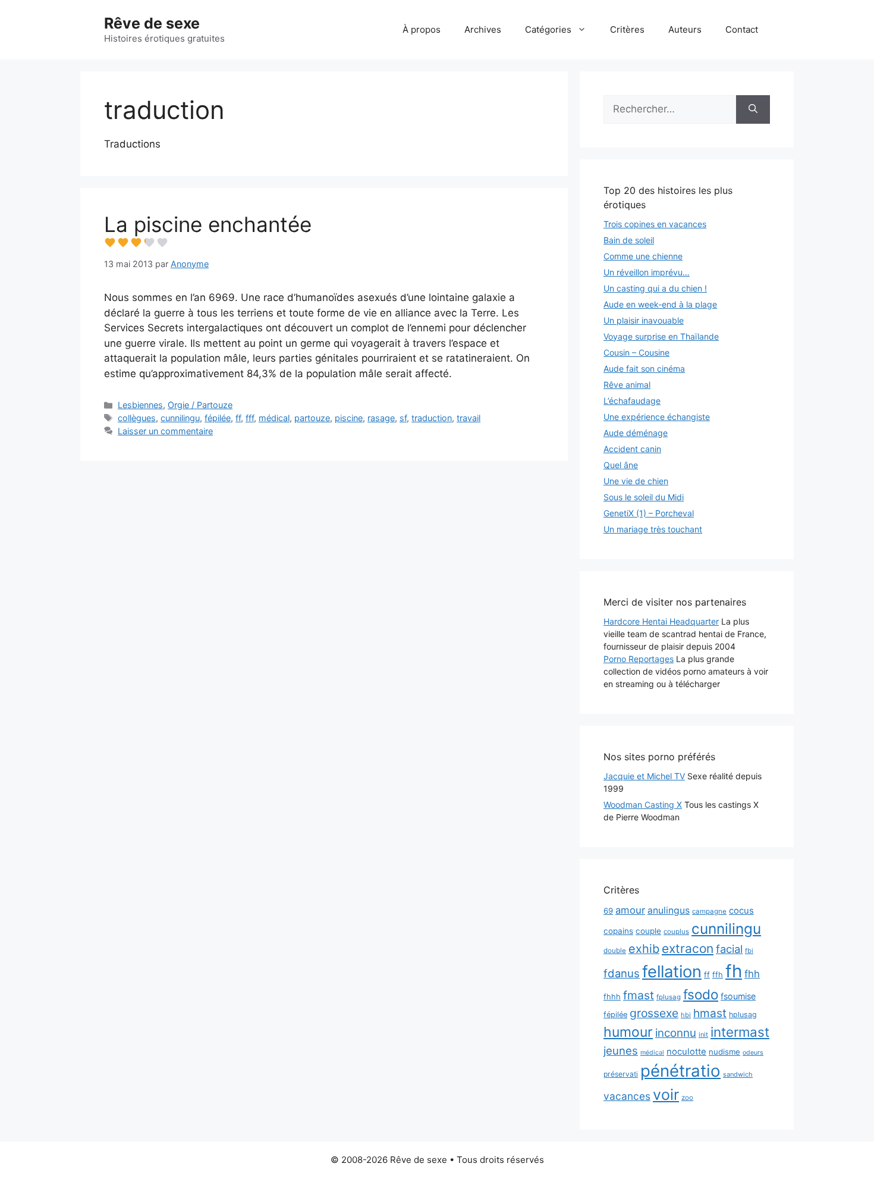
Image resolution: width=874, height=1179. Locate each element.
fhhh (612, 996)
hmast (710, 1013)
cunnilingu (180, 418)
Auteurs (685, 29)
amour (630, 910)
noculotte (686, 1051)
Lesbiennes (140, 405)
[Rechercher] (753, 109)
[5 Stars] (162, 243)
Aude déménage (635, 433)
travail (468, 418)
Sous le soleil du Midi (643, 497)
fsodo (700, 994)
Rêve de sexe (152, 23)
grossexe (654, 1013)
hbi (686, 1015)
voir (666, 1094)
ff (238, 418)
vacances (626, 1096)
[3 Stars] (136, 243)
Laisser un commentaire (165, 431)
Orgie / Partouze (200, 405)
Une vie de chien (635, 481)
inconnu (675, 1033)
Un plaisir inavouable (643, 320)
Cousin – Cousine (636, 352)
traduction (431, 418)
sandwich (738, 1074)
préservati (620, 1074)
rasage (381, 418)
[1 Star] (110, 243)
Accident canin (632, 449)
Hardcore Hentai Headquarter (661, 621)
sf (403, 418)
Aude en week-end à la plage (660, 304)
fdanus (621, 973)
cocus (741, 910)
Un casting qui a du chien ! (655, 288)
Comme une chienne (643, 256)
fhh (752, 974)
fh (733, 971)
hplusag (743, 1014)
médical (274, 418)
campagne (709, 911)
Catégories (548, 29)
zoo (687, 1097)
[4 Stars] (149, 243)
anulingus (668, 910)
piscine (349, 418)
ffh (717, 974)
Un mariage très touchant (652, 529)
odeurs (753, 1052)
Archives (482, 29)
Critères (627, 29)
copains (618, 931)
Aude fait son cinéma (644, 368)
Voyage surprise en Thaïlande (661, 336)
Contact (741, 29)
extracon (687, 948)
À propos (422, 29)
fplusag (668, 997)
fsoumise (738, 996)
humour (628, 1032)
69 (608, 910)
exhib (643, 949)
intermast (739, 1032)
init (703, 1034)
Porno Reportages (638, 659)
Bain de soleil (628, 240)
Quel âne (620, 465)
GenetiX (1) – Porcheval (648, 513)
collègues (137, 418)
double (614, 950)
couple (648, 931)
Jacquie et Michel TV (644, 776)
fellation (672, 972)
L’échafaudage (632, 401)
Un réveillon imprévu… (646, 272)
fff (250, 418)
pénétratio (680, 1071)
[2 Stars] (123, 243)
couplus (676, 931)
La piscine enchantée (208, 224)
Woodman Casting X (642, 804)
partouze (312, 418)
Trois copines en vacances (654, 224)
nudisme (724, 1051)
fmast (638, 995)
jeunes (620, 1050)
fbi (749, 950)
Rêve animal (626, 385)
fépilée (218, 418)
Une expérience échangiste (656, 417)
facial (729, 948)
